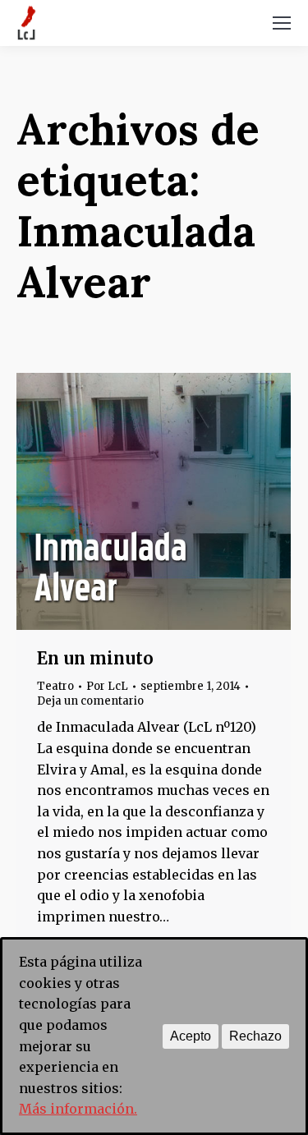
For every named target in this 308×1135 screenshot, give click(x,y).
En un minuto (95, 658)
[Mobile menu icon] (282, 23)
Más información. (78, 1109)
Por (107, 686)
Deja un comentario (90, 701)
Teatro (55, 686)
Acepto (190, 1036)
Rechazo (255, 1036)
